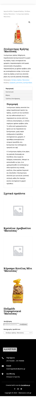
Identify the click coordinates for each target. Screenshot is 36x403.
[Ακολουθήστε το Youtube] (21, 389)
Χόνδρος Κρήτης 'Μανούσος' (20, 80)
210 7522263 (10, 361)
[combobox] (18, 332)
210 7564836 (20, 361)
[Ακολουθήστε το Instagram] (18, 389)
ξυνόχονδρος (27, 83)
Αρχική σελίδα (8, 11)
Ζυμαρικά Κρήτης (18, 11)
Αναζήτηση (23, 324)
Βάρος (8, 95)
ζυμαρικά (12, 83)
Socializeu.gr (25, 385)
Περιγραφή (9, 88)
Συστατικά (9, 92)
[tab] (18, 88)
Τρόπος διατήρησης (13, 98)
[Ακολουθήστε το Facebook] (15, 389)
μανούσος (19, 83)
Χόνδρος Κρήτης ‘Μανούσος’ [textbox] (17, 333)
